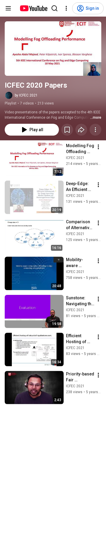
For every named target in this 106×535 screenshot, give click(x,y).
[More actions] (95, 130)
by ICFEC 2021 (26, 95)
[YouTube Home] (33, 8)
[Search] (54, 8)
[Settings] (66, 8)
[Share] (81, 130)
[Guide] (8, 8)
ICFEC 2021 (75, 158)
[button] (53, 48)
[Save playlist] (67, 130)
